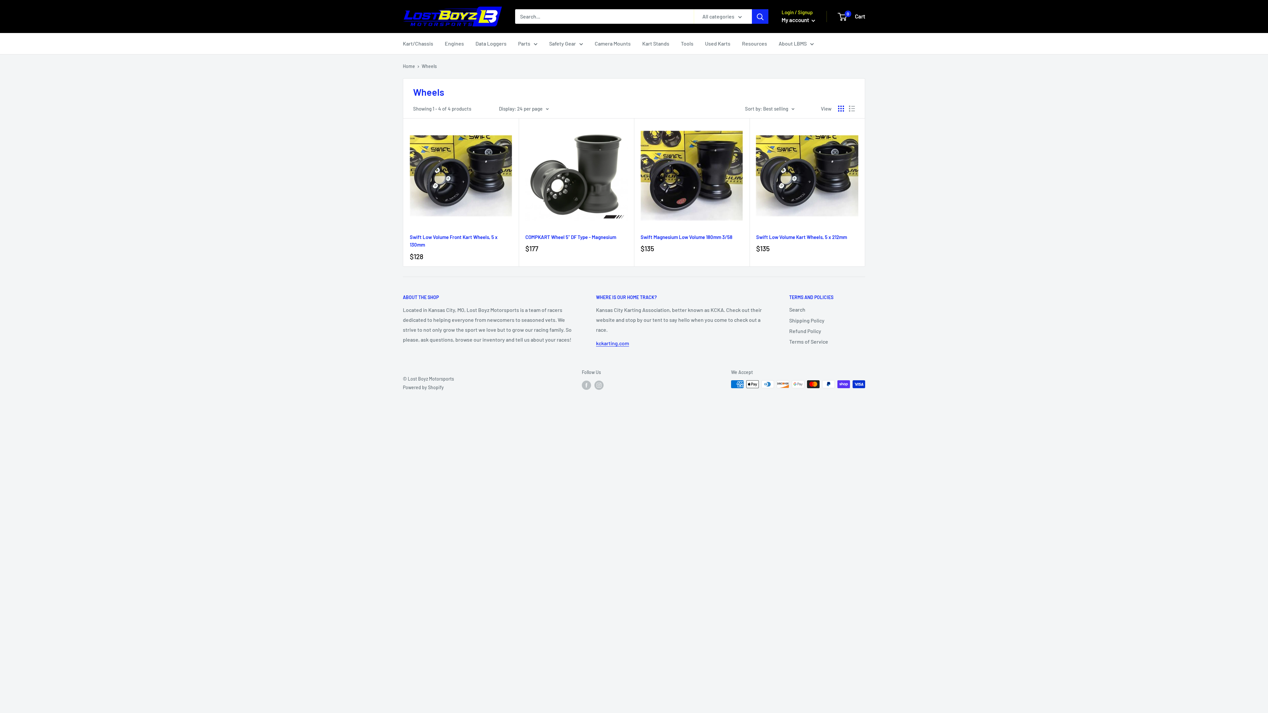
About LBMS (793, 43)
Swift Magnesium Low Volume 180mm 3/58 (686, 237)
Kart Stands (655, 43)
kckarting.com (612, 343)
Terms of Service (808, 341)
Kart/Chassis (418, 43)
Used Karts (717, 43)
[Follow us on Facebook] (586, 385)
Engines (454, 43)
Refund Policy (805, 331)
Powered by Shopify (423, 387)
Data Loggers (491, 43)
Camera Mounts (613, 43)
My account (796, 20)
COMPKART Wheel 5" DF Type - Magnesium (570, 237)
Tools (687, 43)
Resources (754, 43)
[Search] (760, 16)
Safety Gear (562, 43)
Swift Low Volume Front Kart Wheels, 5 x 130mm (454, 241)
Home (409, 66)
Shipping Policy (807, 320)
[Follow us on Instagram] (599, 385)
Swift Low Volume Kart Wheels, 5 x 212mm (801, 237)
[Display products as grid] (841, 109)
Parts (524, 43)
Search (797, 309)
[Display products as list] (852, 109)
